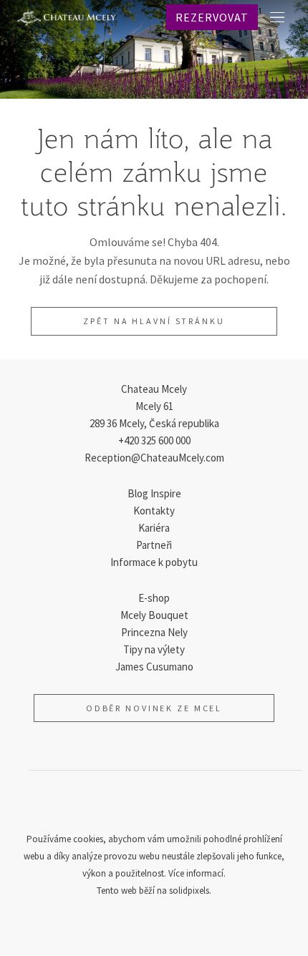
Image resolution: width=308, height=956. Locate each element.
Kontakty (154, 510)
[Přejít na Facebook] (119, 805)
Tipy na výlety (154, 649)
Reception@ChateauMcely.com (154, 457)
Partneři (154, 545)
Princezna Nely (154, 632)
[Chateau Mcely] (66, 17)
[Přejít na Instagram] (154, 805)
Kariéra (154, 528)
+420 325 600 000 (154, 440)
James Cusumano (154, 666)
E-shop (154, 598)
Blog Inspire (154, 493)
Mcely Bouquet (154, 615)
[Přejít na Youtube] (188, 805)
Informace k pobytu (154, 562)
